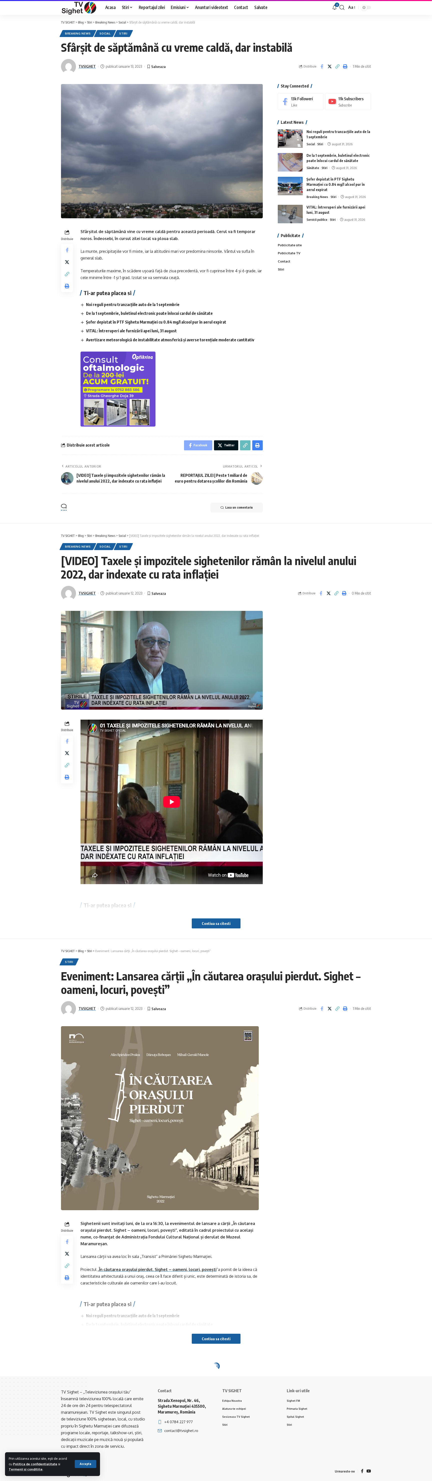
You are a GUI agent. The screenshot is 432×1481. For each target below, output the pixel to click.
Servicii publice (316, 220)
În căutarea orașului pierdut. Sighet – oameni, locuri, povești (157, 1269)
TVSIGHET (87, 66)
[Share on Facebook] (321, 67)
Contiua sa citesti (216, 923)
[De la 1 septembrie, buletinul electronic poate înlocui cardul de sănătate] (290, 162)
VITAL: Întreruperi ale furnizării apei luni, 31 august (131, 330)
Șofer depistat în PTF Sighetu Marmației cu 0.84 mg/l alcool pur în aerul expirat (156, 322)
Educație (107, 1377)
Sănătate (312, 168)
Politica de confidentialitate (35, 1464)
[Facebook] (301, 101)
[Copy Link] (337, 67)
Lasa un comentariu (239, 507)
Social (105, 33)
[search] (342, 7)
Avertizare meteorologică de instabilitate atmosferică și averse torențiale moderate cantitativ (170, 339)
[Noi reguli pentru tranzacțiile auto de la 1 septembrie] (290, 138)
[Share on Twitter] (329, 67)
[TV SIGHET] (79, 7)
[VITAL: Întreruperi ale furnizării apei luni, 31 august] (290, 214)
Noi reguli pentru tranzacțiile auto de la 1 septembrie (133, 304)
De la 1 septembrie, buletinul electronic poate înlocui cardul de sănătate (149, 313)
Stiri (123, 33)
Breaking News (78, 33)
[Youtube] (348, 101)
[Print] (345, 67)
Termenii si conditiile (25, 1469)
